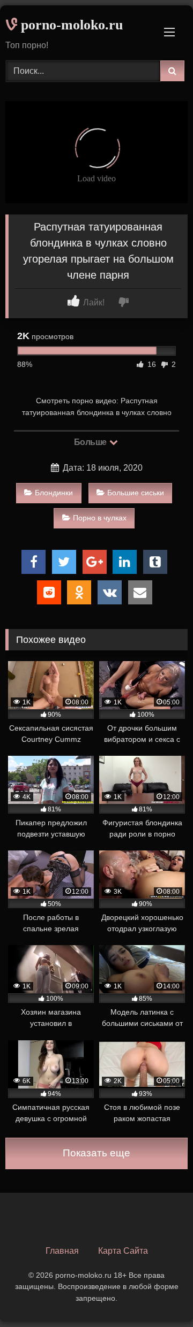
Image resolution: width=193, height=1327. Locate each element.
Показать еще (96, 1153)
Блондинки (54, 492)
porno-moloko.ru (70, 25)
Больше (91, 442)
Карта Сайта (123, 1250)
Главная (62, 1250)
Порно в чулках (100, 517)
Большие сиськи (135, 492)
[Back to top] (160, 1295)
